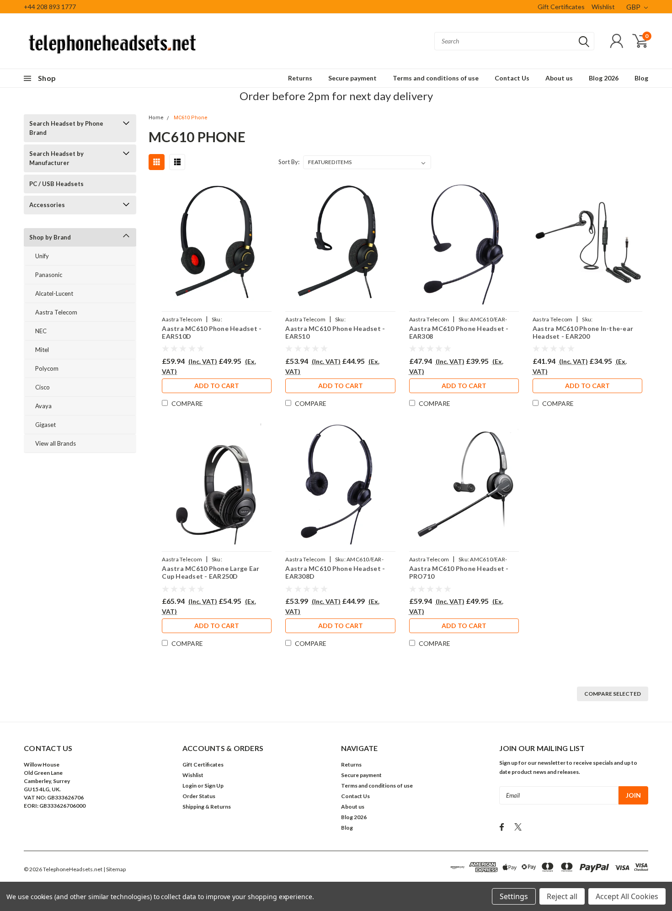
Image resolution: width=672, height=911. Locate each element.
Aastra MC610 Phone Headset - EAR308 (459, 333)
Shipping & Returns (206, 806)
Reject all (562, 896)
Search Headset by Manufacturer (56, 158)
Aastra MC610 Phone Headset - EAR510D (211, 333)
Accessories (47, 204)
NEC (41, 331)
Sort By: (288, 161)
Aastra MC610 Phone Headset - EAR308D (335, 573)
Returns (300, 78)
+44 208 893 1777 (50, 7)
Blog (641, 78)
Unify (42, 256)
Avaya (43, 406)
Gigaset (45, 424)
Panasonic (48, 274)
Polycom (47, 368)
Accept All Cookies (627, 896)
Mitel (42, 349)
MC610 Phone (191, 118)
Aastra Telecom (56, 312)
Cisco (42, 387)
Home (156, 118)
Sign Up (214, 785)
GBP (634, 7)
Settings (514, 896)
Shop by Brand (50, 237)
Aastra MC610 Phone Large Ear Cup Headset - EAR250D (210, 573)
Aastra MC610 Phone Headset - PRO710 (459, 573)
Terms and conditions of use (436, 78)
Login (189, 785)
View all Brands (55, 443)
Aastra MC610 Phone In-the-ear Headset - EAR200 (583, 333)
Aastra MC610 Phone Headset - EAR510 (335, 333)
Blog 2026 (604, 78)
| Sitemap (114, 869)
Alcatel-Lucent (54, 293)
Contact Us (512, 78)
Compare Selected (612, 693)
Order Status (198, 796)
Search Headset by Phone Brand (66, 128)
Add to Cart (216, 385)
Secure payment (352, 78)
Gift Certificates (561, 7)
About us (559, 78)
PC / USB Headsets (56, 183)
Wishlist (603, 7)
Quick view (216, 244)
